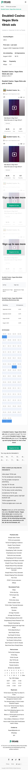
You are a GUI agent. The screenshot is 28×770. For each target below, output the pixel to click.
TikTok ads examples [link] (11, 6)
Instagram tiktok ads (3, 457)
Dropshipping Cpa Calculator (14, 553)
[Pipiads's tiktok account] (16, 759)
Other (23, 675)
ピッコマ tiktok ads (8, 460)
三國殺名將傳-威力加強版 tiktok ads (14, 460)
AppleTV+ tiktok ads (19, 460)
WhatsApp (14, 733)
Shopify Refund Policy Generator (14, 565)
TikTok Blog (14, 655)
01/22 (19, 681)
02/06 (14, 681)
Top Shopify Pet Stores (14, 635)
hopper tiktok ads (8, 457)
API (14, 735)
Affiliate (14, 583)
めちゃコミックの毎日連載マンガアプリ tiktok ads (24, 457)
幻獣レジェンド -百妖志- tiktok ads (19, 457)
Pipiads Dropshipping (14, 623)
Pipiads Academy (14, 665)
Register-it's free (14, 205)
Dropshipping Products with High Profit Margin (14, 626)
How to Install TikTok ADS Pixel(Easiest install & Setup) (14, 722)
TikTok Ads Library (14, 600)
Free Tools (14, 578)
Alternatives (14, 608)
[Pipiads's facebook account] (9, 759)
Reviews (14, 610)
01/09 (8, 686)
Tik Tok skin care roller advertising (12, 487)
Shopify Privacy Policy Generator (14, 563)
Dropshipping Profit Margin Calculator (14, 560)
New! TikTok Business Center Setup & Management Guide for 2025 (14, 698)
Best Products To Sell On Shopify (14, 643)
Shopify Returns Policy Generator (14, 572)
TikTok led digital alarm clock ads (12, 503)
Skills (14, 597)
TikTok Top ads (14, 657)
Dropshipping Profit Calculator (14, 558)
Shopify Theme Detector (14, 545)
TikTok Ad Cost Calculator (14, 555)
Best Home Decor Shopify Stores (14, 645)
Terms (12, 764)
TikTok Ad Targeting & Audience (14, 542)
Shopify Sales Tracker (14, 537)
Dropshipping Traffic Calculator (14, 550)
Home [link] (2, 6)
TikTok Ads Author (14, 662)
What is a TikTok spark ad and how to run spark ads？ (14, 715)
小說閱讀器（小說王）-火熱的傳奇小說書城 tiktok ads (24, 460)
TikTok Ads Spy (14, 592)
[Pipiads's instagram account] (19, 759)
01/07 (19, 686)
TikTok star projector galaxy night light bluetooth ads (13, 497)
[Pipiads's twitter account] (12, 759)
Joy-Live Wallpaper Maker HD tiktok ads (3, 460)
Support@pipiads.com (14, 730)
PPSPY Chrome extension (14, 580)
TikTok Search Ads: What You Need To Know (14, 693)
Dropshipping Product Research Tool (14, 620)
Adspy (14, 590)
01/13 (14, 683)
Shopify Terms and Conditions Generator (14, 569)
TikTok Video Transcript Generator (14, 605)
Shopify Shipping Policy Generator (14, 575)
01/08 (14, 686)
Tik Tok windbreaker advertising (11, 477)
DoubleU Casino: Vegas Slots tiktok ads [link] (11, 9)
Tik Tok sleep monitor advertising (12, 490)
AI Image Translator (14, 613)
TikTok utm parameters (14, 540)
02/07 (8, 681)
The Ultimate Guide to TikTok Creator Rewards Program (14, 702)
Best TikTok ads (14, 660)
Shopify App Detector (14, 548)
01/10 (19, 683)
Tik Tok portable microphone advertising (10, 481)
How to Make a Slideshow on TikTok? (14, 719)
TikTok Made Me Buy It (14, 630)
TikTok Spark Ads (14, 595)
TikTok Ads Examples (14, 652)
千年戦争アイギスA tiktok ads (14, 457)
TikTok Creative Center (14, 602)
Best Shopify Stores (14, 632)
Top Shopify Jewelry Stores (14, 637)
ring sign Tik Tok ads (8, 484)
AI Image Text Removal (14, 615)
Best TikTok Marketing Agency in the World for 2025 (14, 711)
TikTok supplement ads (9, 500)
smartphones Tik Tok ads (9, 493)
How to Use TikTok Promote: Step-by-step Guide (14, 706)
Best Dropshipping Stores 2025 (14, 618)
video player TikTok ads (9, 474)
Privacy (7, 764)
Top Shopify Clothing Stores (14, 640)
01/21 (8, 683)
